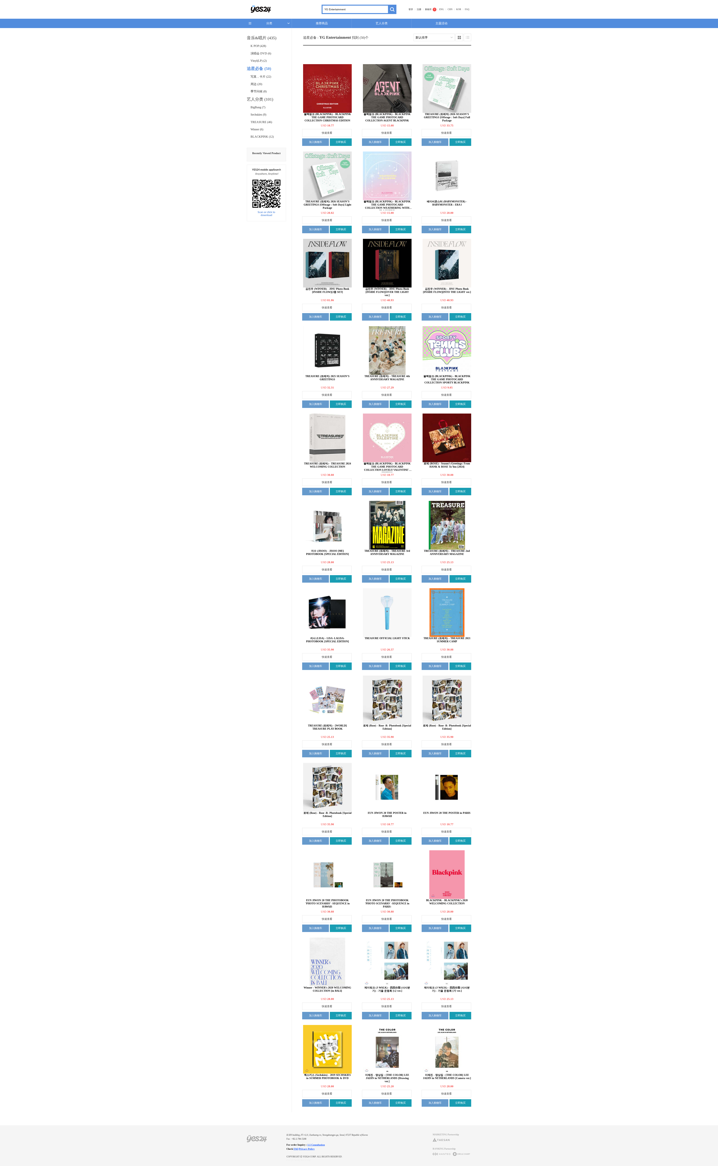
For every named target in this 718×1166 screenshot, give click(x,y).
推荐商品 (322, 23)
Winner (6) (257, 129)
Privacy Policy (307, 1148)
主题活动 (441, 23)
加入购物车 (315, 142)
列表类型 (467, 37)
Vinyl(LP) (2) (259, 60)
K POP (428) (258, 46)
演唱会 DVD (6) (261, 53)
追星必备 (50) (259, 68)
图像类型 (459, 37)
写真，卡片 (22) (261, 76)
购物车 (428, 9)
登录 (411, 9)
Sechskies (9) (258, 114)
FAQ (467, 9)
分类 (269, 23)
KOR (458, 9)
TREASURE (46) (261, 122)
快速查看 (327, 132)
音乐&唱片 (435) (261, 38)
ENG (441, 9)
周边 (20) (256, 84)
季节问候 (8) (259, 91)
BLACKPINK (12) (262, 136)
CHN (450, 9)
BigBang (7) (258, 107)
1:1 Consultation (316, 1144)
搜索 (392, 9)
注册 (419, 9)
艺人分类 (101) (260, 99)
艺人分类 (382, 23)
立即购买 (341, 142)
